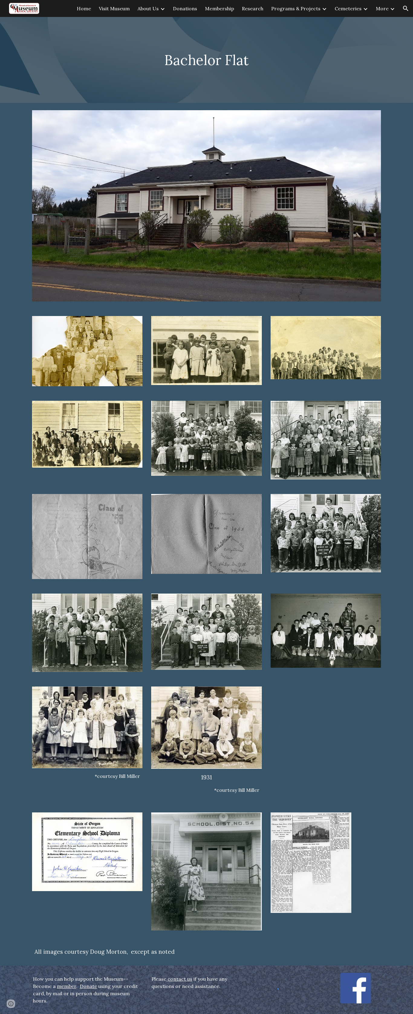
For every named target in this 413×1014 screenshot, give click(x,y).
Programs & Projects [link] (295, 8)
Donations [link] (185, 8)
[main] (206, 60)
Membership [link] (219, 8)
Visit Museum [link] (114, 8)
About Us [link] (148, 8)
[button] (405, 8)
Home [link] (84, 8)
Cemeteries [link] (348, 8)
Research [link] (252, 8)
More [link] (382, 8)
